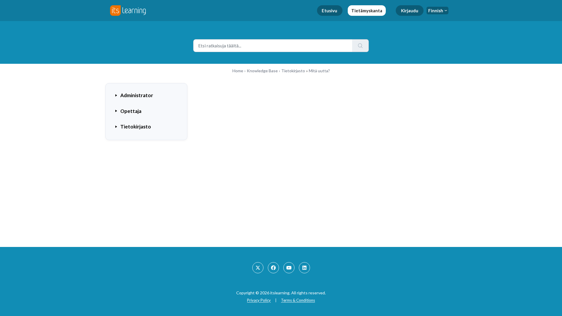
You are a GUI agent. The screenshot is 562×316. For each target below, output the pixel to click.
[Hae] (360, 45)
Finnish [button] (435, 10)
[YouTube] (288, 267)
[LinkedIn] (304, 267)
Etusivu (329, 10)
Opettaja (130, 111)
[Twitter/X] (257, 267)
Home (237, 70)
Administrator (136, 95)
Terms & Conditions (298, 300)
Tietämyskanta (366, 10)
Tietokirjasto (293, 70)
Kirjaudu (409, 10)
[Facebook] (273, 267)
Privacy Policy (259, 300)
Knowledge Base (262, 70)
